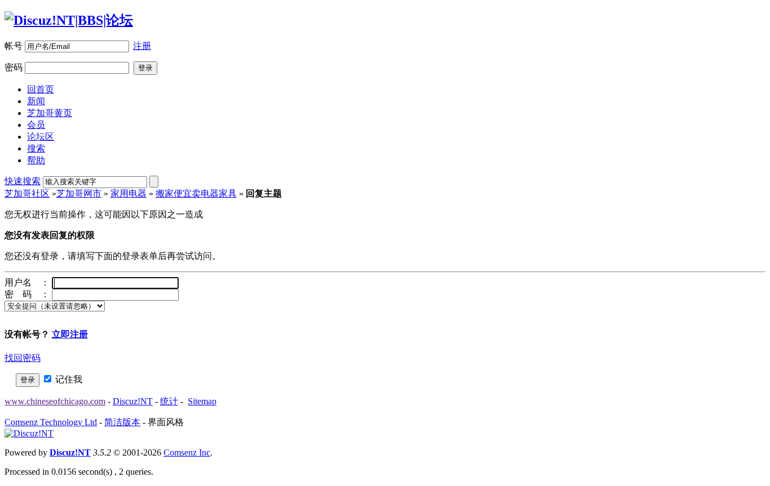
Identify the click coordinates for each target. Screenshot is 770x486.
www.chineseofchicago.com (55, 401)
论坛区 (40, 136)
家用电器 (128, 193)
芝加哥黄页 (49, 113)
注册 (142, 46)
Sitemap (202, 401)
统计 (169, 401)
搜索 (36, 148)
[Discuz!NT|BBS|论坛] (69, 20)
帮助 (36, 160)
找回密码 (23, 358)
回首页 (40, 89)
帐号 (14, 46)
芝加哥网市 (78, 193)
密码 (14, 67)
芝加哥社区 (27, 193)
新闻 (36, 101)
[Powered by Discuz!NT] (29, 433)
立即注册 (70, 334)
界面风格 (166, 422)
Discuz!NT (133, 401)
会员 (36, 125)
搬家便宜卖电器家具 (196, 193)
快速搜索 (23, 181)
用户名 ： (27, 282)
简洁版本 (122, 422)
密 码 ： (27, 294)
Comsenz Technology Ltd (51, 422)
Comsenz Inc (186, 452)
